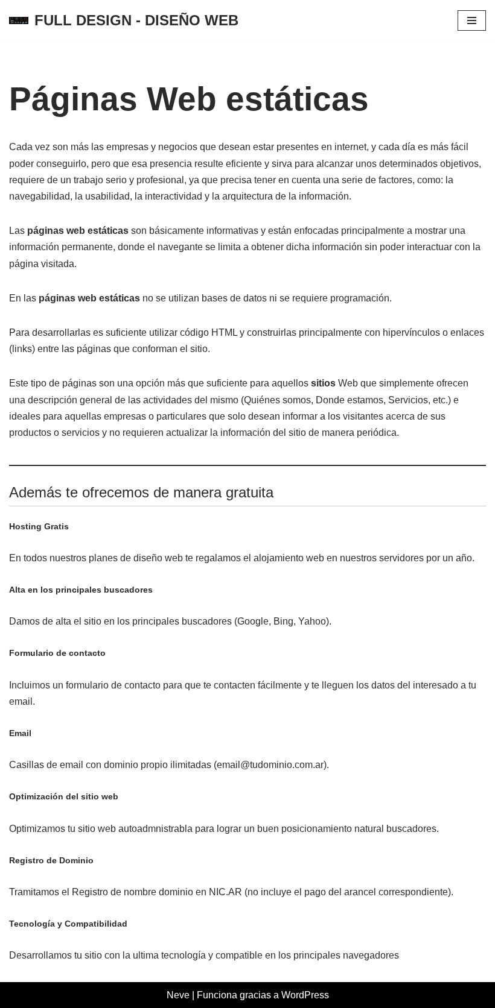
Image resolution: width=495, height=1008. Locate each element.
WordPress (305, 995)
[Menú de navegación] (472, 20)
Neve (178, 995)
